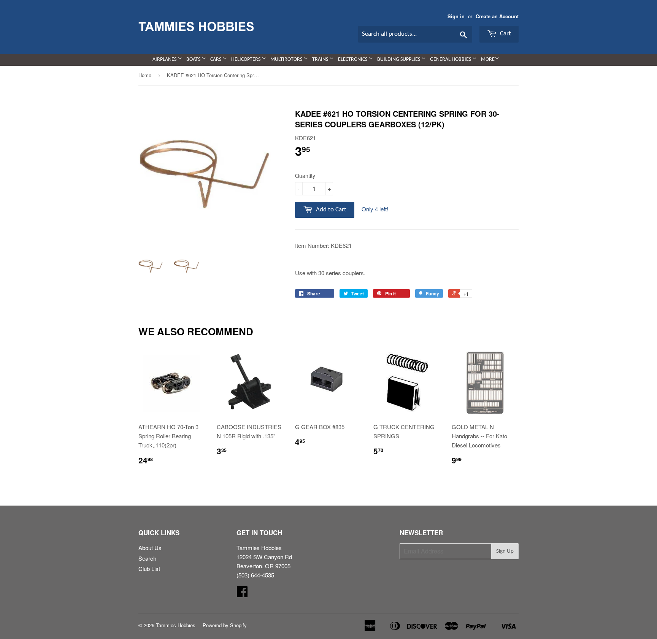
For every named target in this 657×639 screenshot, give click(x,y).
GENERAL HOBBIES (451, 59)
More (488, 59)
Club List (149, 568)
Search (147, 558)
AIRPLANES (165, 59)
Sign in (456, 16)
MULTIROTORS (286, 59)
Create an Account (497, 16)
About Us (150, 548)
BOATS (194, 59)
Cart (504, 33)
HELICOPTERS (246, 59)
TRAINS (320, 59)
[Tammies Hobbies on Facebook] (242, 594)
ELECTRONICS (353, 59)
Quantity (305, 175)
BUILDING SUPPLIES (399, 59)
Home (144, 75)
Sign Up (505, 551)
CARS (216, 59)
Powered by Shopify (225, 625)
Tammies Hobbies (175, 625)
